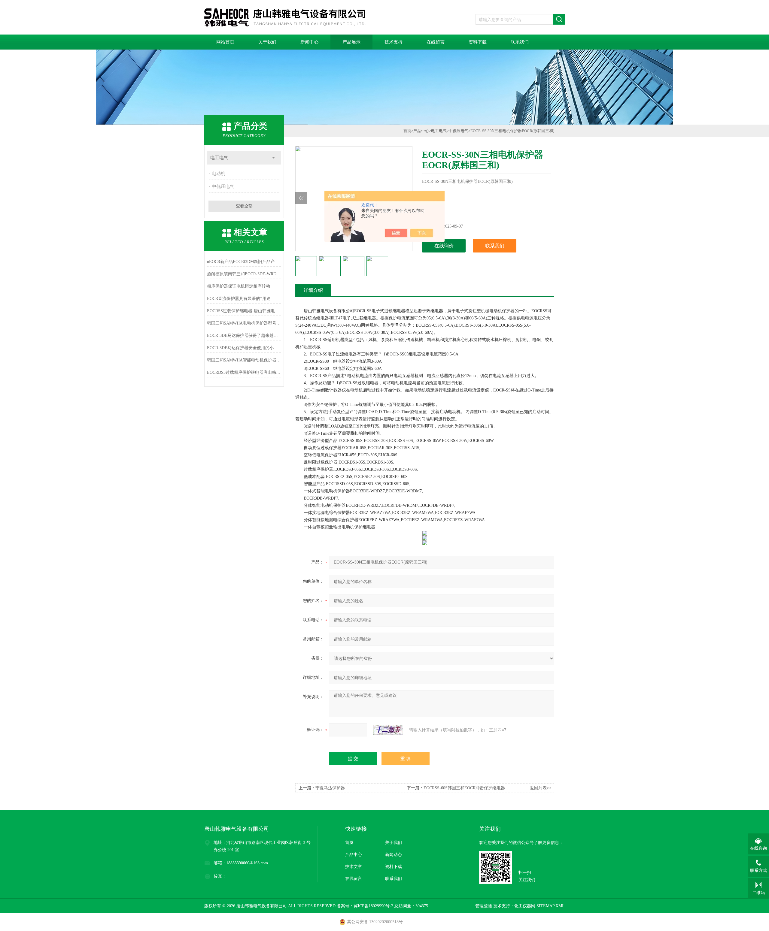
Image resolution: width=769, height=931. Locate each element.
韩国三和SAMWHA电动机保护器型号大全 (244, 323)
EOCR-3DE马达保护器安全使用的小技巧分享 (244, 348)
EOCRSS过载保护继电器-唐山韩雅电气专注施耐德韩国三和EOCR (244, 311)
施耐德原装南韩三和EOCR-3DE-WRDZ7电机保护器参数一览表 (244, 274)
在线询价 (444, 245)
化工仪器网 (524, 906)
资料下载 (478, 42)
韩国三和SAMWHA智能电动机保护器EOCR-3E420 (244, 360)
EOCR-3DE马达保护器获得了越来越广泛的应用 (244, 335)
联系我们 (520, 42)
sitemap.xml (550, 906)
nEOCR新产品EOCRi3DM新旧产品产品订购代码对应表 (244, 261)
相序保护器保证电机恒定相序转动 (238, 286)
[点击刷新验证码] (388, 730)
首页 (407, 130)
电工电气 (219, 157)
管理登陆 (483, 906)
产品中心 (421, 130)
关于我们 (267, 42)
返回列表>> (541, 788)
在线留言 (436, 42)
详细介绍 (313, 290)
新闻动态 (393, 854)
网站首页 (225, 42)
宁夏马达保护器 (330, 788)
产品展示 (351, 42)
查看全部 (244, 206)
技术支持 (393, 42)
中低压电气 (223, 186)
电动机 (218, 173)
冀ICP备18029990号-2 (373, 906)
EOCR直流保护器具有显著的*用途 (239, 298)
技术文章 (353, 866)
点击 (273, 158)
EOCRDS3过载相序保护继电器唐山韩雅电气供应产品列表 (244, 372)
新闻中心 (309, 42)
